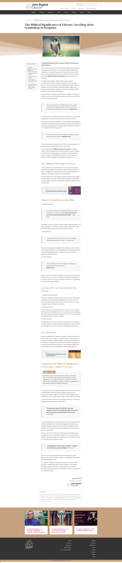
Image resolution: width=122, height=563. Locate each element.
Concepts (41, 12)
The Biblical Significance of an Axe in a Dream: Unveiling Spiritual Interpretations (59, 530)
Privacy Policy (81, 8)
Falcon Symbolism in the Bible (32, 77)
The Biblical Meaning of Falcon (32, 74)
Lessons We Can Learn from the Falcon (32, 80)
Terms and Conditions (91, 8)
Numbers (74, 12)
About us (67, 8)
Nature (66, 12)
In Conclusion (31, 82)
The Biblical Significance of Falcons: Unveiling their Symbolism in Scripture (32, 69)
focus (77, 87)
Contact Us (73, 8)
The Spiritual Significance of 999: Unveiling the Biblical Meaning (85, 529)
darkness (74, 157)
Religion (33, 12)
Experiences (50, 12)
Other (89, 12)
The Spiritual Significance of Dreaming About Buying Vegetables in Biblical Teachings (36, 530)
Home (61, 8)
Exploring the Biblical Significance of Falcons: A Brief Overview (32, 86)
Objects (82, 12)
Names (59, 12)
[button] (36, 63)
